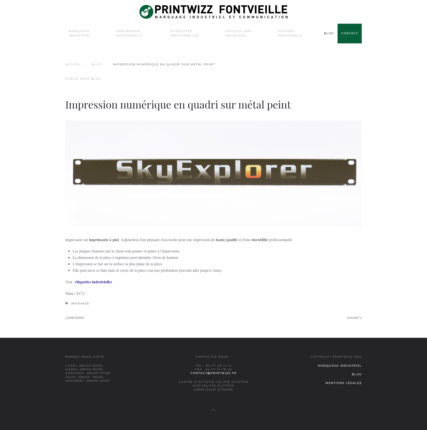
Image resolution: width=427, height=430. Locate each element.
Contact (349, 33)
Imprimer (79, 303)
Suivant (353, 318)
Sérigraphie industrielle (129, 33)
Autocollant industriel (238, 33)
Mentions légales (343, 383)
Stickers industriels (290, 33)
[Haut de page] (213, 410)
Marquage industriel (80, 33)
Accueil (73, 64)
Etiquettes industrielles (185, 33)
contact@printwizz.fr (213, 373)
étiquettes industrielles (93, 282)
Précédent (76, 318)
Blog (329, 33)
